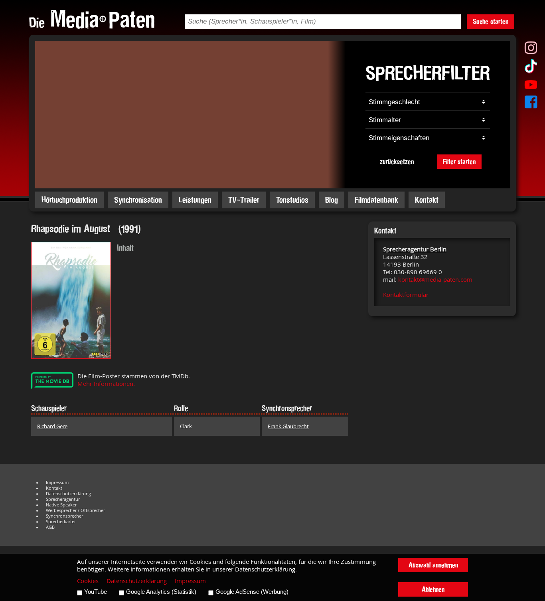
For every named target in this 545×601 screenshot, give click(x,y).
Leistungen (195, 200)
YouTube (95, 592)
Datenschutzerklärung (68, 493)
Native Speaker (61, 505)
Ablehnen (433, 589)
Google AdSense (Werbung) (251, 592)
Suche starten (490, 21)
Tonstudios (292, 200)
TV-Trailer (243, 200)
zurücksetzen (397, 161)
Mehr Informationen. (106, 383)
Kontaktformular (405, 295)
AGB (50, 527)
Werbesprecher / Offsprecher (75, 510)
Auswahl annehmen (433, 565)
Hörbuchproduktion (69, 200)
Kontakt (426, 200)
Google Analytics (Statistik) (161, 592)
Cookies (88, 581)
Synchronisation (138, 200)
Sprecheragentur (63, 499)
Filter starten (459, 161)
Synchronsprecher (64, 516)
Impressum (57, 482)
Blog (331, 200)
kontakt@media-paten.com (435, 279)
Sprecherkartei (60, 521)
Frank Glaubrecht (288, 426)
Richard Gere (52, 426)
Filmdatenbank (376, 200)
